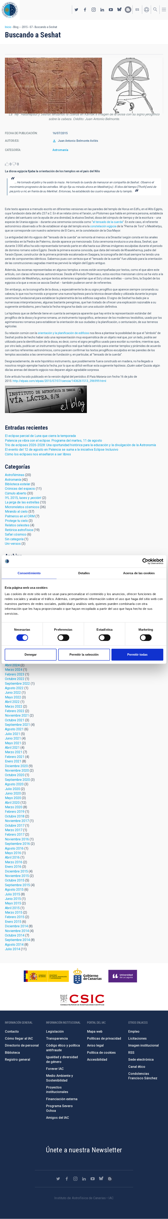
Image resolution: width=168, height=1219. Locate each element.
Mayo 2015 (13, 903)
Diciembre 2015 (16, 871)
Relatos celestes (17, 525)
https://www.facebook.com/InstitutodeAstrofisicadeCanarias (85, 9)
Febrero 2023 (14, 674)
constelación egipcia (103, 226)
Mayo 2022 (13, 697)
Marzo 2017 (13, 830)
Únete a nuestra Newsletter (84, 1150)
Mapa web (94, 1031)
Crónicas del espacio (20, 489)
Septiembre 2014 (17, 940)
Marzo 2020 (13, 807)
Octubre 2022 (14, 679)
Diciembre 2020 (16, 766)
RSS (131, 1053)
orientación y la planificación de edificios (63, 333)
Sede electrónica (141, 1059)
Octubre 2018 (14, 816)
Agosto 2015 (14, 889)
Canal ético (136, 1067)
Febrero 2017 (14, 834)
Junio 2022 (13, 692)
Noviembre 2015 (17, 876)
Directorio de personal (22, 1045)
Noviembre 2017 (17, 821)
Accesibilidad (97, 1059)
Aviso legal (95, 1045)
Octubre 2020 (14, 775)
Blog (46, 399)
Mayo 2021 (13, 743)
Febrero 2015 (14, 917)
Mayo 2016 (13, 853)
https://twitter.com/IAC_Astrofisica (76, 9)
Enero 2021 (13, 761)
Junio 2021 (13, 738)
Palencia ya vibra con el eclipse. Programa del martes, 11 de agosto (53, 440)
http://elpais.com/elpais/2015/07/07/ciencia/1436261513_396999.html (59, 381)
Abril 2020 (12, 803)
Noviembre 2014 (17, 931)
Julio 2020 (12, 789)
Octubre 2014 (14, 935)
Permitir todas (137, 654)
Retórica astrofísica (19, 530)
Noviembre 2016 (17, 839)
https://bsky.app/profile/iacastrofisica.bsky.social (119, 9)
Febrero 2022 (14, 711)
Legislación (55, 1031)
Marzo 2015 (13, 912)
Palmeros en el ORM (20, 516)
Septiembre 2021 (17, 725)
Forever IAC (55, 1069)
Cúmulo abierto (15, 493)
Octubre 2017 (14, 825)
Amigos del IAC (57, 1118)
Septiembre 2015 (17, 885)
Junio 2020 (13, 793)
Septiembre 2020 (17, 780)
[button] (84, 86)
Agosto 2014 (14, 945)
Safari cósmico (15, 534)
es (137, 9)
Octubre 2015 (14, 880)
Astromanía (60, 150)
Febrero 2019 (14, 812)
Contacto (12, 1031)
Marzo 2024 (13, 670)
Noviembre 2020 (17, 770)
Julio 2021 (12, 734)
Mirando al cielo (16, 511)
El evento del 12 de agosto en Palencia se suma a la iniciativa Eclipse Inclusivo (61, 449)
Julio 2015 (12, 894)
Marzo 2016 (13, 862)
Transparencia (57, 1038)
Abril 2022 (12, 702)
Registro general (17, 1059)
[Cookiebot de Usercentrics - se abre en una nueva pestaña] (145, 561)
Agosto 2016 (14, 848)
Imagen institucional (143, 1045)
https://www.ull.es (123, 976)
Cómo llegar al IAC (19, 1038)
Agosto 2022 (14, 688)
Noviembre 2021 (17, 715)
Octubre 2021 (14, 720)
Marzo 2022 (13, 706)
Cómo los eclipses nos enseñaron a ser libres (38, 454)
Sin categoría (14, 539)
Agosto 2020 (14, 784)
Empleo (134, 1031)
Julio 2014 (12, 949)
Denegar (31, 654)
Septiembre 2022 (17, 683)
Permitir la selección (84, 654)
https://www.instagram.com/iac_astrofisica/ (93, 9)
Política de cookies (101, 1053)
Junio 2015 (13, 899)
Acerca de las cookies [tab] (139, 573)
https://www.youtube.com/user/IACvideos (111, 9)
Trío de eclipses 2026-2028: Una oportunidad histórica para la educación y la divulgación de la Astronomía (80, 445)
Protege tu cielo (16, 521)
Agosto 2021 (14, 729)
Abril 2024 (12, 665)
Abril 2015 (12, 908)
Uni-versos (13, 544)
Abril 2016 (12, 857)
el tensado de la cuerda (108, 222)
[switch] (63, 637)
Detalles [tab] (84, 573)
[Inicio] (10, 10)
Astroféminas (14, 475)
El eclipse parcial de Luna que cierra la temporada (40, 436)
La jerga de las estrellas (22, 502)
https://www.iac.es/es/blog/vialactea (128, 9)
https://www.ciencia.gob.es (46, 976)
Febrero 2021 (14, 757)
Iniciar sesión (146, 9)
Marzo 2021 (13, 752)
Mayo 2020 (13, 798)
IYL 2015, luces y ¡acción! (23, 498)
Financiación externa (61, 1099)
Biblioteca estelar (17, 484)
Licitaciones (137, 1038)
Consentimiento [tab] (29, 573)
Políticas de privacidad (104, 1038)
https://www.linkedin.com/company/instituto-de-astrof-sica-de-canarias (102, 9)
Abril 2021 (12, 748)
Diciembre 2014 (16, 926)
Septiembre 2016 (17, 844)
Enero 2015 (13, 922)
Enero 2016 (13, 867)
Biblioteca (12, 1053)
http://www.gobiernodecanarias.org (87, 976)
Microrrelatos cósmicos (22, 507)
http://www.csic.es (82, 1000)
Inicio (8, 27)
